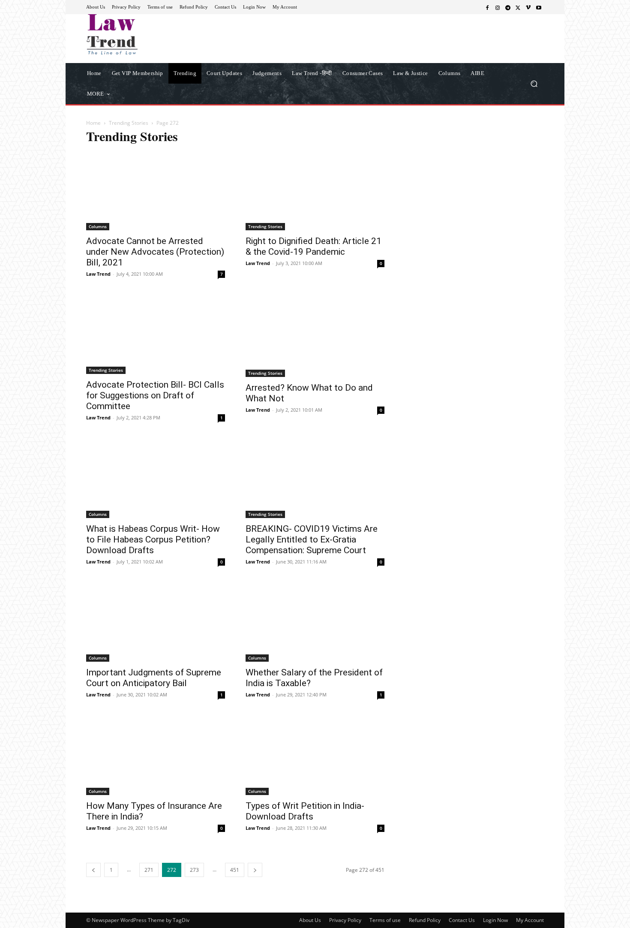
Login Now (495, 920)
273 (194, 870)
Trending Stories (128, 123)
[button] (534, 83)
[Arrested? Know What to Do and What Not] (315, 336)
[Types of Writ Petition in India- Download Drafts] (315, 756)
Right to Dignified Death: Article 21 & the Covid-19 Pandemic (313, 246)
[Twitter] (518, 7)
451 (234, 870)
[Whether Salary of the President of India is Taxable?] (315, 623)
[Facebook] (487, 7)
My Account (530, 920)
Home (93, 123)
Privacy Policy (345, 920)
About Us (310, 920)
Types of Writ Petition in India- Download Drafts (305, 811)
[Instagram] (497, 7)
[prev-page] (93, 870)
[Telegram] (508, 7)
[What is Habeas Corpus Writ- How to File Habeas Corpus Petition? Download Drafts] (155, 479)
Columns (98, 226)
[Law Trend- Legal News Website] (147, 34)
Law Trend (98, 274)
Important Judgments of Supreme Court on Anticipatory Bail (153, 677)
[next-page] (255, 870)
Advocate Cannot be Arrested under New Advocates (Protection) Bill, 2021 (155, 252)
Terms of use (385, 920)
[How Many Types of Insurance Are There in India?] (155, 756)
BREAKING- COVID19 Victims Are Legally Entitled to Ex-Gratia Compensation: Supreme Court (312, 539)
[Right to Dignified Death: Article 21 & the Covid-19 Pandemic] (315, 191)
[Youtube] (539, 7)
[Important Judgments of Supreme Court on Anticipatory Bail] (155, 623)
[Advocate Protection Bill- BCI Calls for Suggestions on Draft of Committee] (155, 335)
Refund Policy (425, 920)
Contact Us (462, 920)
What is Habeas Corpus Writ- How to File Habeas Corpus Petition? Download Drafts (153, 539)
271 (148, 870)
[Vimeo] (528, 7)
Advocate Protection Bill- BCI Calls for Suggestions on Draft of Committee (155, 395)
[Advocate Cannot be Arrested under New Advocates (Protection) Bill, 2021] (155, 191)
